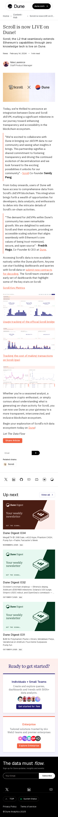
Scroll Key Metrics (14, 287)
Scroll (25, 173)
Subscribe (47, 775)
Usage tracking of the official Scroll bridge (29, 321)
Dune (43, 249)
